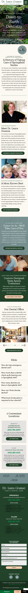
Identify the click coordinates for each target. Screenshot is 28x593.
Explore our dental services (14, 248)
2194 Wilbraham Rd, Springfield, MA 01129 (14, 426)
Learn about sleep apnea (14, 296)
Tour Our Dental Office (14, 350)
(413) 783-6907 (14, 430)
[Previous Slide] (4, 345)
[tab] (9, 345)
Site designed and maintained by (11, 587)
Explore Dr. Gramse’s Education (13, 153)
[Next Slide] (23, 345)
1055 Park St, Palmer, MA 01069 (14, 450)
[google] (17, 577)
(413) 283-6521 (14, 452)
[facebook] (11, 577)
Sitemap (11, 584)
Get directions (14, 438)
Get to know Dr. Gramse (10, 209)
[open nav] (26, 2)
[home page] (11, 2)
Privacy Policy (17, 584)
